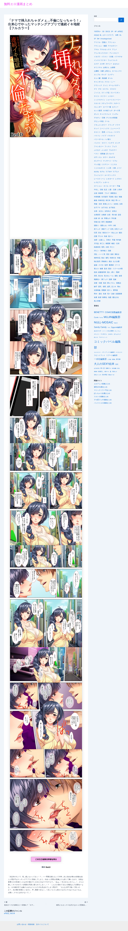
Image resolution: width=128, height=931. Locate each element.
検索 (95, 16)
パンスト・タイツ (100, 143)
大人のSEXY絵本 (104, 363)
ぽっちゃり (110, 154)
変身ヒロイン (108, 204)
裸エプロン (111, 283)
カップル (97, 75)
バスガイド (111, 136)
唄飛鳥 (113, 359)
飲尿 (99, 297)
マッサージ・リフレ (110, 161)
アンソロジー (114, 53)
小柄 (114, 225)
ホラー (105, 157)
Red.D (48, 867)
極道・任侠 (115, 243)
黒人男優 (97, 301)
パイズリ (117, 132)
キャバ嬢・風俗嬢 (100, 78)
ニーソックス (104, 128)
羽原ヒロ (114, 371)
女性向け (108, 211)
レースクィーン (99, 179)
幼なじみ (114, 233)
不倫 (118, 186)
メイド (119, 168)
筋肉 (95, 272)
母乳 (103, 247)
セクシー (115, 107)
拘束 (105, 236)
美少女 (100, 276)
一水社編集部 (100, 359)
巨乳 (112, 229)
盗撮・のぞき (99, 265)
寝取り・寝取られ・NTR (103, 225)
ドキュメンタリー (100, 125)
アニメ (114, 49)
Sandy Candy (100, 327)
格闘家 (108, 243)
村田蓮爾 (114, 368)
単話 (113, 200)
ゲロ (99, 89)
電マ (108, 294)
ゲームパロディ (114, 85)
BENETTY (99, 312)
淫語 (107, 254)
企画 (95, 193)
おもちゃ (116, 64)
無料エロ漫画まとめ (18, 4)
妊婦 (95, 218)
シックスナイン (99, 100)
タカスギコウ (97, 352)
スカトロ (97, 103)
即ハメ (118, 200)
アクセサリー (112, 46)
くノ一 (112, 82)
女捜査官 (97, 215)
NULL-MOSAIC (103, 322)
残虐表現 (97, 247)
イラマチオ (118, 57)
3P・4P (114, 31)
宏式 (116, 364)
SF (95, 39)
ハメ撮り (108, 139)
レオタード (110, 179)
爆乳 (107, 258)
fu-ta (101, 317)
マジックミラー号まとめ (103, 390)
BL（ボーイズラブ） (107, 35)
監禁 (106, 265)
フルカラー (113, 150)
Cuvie (96, 317)
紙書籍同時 (102, 272)
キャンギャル (99, 82)
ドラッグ (111, 125)
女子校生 (112, 207)
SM (98, 39)
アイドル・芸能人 (100, 42)
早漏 (113, 240)
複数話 (118, 283)
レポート (106, 182)
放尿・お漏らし (99, 240)
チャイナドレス (105, 114)
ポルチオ (112, 157)
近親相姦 (97, 290)
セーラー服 (107, 107)
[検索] (121, 20)
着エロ (96, 269)
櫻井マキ (106, 371)
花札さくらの (97, 374)
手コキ (100, 236)
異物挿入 (104, 261)
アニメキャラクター (101, 53)
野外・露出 (98, 294)
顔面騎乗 (119, 294)
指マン (110, 236)
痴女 (110, 261)
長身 (104, 294)
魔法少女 (115, 297)
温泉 (112, 254)
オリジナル (98, 67)
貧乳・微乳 (102, 287)
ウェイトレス (112, 60)
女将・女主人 (99, 211)
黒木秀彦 (104, 374)
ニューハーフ (115, 128)
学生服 (113, 218)
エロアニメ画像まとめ (102, 384)
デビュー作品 (99, 121)
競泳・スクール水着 (115, 269)
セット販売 (98, 110)
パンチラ (111, 143)
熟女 (103, 258)
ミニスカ (113, 164)
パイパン (97, 136)
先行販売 (104, 197)
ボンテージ (98, 161)
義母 (120, 276)
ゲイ (95, 89)
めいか (96, 337)
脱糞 (110, 279)
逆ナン (109, 290)
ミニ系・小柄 (111, 168)
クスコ (107, 82)
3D (103, 31)
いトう (104, 331)
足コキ (113, 287)
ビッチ (117, 143)
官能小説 (97, 222)
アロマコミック (103, 337)
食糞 (95, 297)
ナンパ (96, 128)
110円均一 (97, 31)
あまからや (97, 331)
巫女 (99, 233)
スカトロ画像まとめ (101, 396)
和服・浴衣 (98, 204)
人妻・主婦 (112, 190)
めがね (96, 172)
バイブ (103, 136)
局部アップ (105, 229)
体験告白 (113, 193)
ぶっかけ (104, 150)
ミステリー (105, 164)
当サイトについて (42, 924)
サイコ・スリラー (100, 96)
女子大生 (104, 207)
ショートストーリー (113, 100)
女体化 (116, 204)
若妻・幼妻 (98, 283)
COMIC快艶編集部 (113, 312)
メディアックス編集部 (108, 352)
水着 (107, 247)
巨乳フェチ (119, 229)
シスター (111, 96)
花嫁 (114, 279)
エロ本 (102, 64)
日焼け (108, 240)
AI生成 (96, 35)
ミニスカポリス (99, 168)
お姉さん (106, 67)
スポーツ (117, 103)
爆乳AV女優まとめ (100, 387)
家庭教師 (109, 222)
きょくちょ (118, 331)
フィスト (108, 146)
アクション (112, 42)
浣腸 (109, 251)
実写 (103, 222)
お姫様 (112, 67)
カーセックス (117, 71)
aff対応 (6, 913)
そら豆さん (103, 334)
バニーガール (99, 139)
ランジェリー (99, 175)
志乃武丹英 (97, 368)
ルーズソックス (110, 175)
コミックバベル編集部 (107, 344)
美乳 (95, 276)
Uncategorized (106, 39)
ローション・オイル (101, 186)
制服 (120, 197)
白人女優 (116, 261)
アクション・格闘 (100, 46)
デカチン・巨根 (99, 118)
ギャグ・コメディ (107, 75)
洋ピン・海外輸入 (100, 251)
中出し (96, 190)
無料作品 (97, 258)
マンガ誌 (97, 164)
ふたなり (97, 150)
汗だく (112, 247)
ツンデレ (115, 114)
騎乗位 (104, 297)
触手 (95, 287)
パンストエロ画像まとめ (103, 403)
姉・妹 (100, 218)
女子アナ (97, 207)
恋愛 (95, 236)
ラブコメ (116, 172)
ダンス (96, 114)
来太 (118, 368)
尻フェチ (97, 229)
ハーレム (109, 132)
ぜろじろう (97, 334)
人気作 (119, 190)
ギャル (110, 78)
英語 (104, 283)
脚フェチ (104, 279)
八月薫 (109, 359)
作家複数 (97, 197)
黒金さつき (111, 374)
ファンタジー (99, 146)
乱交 (105, 190)
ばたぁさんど (117, 334)
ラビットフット (99, 355)
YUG (109, 327)
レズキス (118, 179)
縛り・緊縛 (115, 272)
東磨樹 (95, 371)
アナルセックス (105, 49)
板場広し (101, 371)
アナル (96, 49)
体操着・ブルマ (103, 193)
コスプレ (105, 89)
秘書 (101, 269)
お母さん (108, 71)
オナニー (109, 64)
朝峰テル (108, 368)
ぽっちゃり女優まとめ (102, 393)
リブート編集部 (111, 355)
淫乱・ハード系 (99, 254)
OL (120, 35)
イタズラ (97, 57)
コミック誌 (105, 93)
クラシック (98, 85)
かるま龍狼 (110, 331)
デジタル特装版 (111, 118)
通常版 (115, 290)
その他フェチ (108, 110)
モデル (102, 172)
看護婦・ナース (114, 265)
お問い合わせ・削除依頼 (25, 924)
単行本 (12, 913)
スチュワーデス (107, 103)
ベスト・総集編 (99, 154)
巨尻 (95, 233)
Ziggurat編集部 (116, 327)
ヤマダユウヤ (119, 352)
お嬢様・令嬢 (99, 71)
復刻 (120, 233)
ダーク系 (117, 110)
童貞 (105, 269)
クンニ (105, 85)
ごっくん (97, 93)
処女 (116, 197)
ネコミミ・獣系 (99, 132)
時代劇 (118, 240)
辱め (118, 287)
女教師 (103, 215)
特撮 (118, 258)
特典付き (113, 258)
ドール (107, 121)
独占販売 (97, 261)
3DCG (107, 31)
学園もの (107, 218)
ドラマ (117, 125)
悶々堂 (102, 368)
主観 (101, 190)
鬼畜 (109, 297)
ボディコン (98, 157)
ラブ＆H (109, 172)
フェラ (114, 146)
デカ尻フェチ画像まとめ (103, 400)
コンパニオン (115, 93)
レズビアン (98, 182)
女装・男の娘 (112, 215)
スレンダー (98, 107)
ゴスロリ (113, 89)
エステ (96, 64)
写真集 (111, 197)
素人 (108, 272)
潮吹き (117, 254)
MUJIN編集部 (112, 317)
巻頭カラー (106, 233)
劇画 (95, 200)
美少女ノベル (109, 276)
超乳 (108, 287)
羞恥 (116, 276)
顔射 (113, 294)
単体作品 (101, 200)
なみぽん (110, 334)
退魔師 (103, 290)
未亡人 (102, 243)
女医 (121, 204)
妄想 (119, 215)
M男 (116, 35)
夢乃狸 (118, 359)
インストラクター (100, 60)
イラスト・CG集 (107, 57)
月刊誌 (96, 243)
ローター (112, 186)
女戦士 (114, 211)
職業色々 (97, 279)
